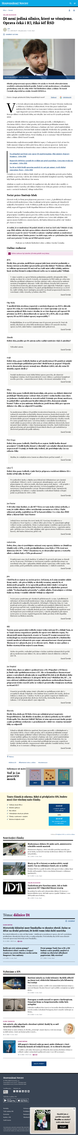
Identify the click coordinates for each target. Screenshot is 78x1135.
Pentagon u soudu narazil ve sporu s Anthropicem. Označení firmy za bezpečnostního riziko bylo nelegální (50, 1002)
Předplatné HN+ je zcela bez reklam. (65, 834)
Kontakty (6, 1108)
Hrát (35, 783)
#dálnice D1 (12, 762)
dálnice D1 (22, 915)
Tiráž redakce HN (8, 1111)
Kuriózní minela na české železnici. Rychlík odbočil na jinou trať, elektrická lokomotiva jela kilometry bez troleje (51, 980)
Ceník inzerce (7, 1120)
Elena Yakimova (9, 1021)
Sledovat (54, 97)
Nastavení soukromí (29, 1114)
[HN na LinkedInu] (23, 1091)
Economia (6, 1114)
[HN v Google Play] (9, 1100)
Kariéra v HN (7, 1117)
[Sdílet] (69, 10)
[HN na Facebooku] (17, 1091)
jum (9, 28)
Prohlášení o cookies (29, 1111)
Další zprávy (39, 1063)
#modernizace (42, 762)
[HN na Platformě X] (14, 1091)
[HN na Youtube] (28, 1091)
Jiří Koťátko (26, 77)
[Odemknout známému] (74, 10)
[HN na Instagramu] (20, 1091)
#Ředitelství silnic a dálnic (27, 762)
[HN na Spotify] (26, 1091)
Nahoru (11, 756)
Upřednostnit (67, 97)
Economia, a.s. (15, 1080)
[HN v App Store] (23, 1100)
